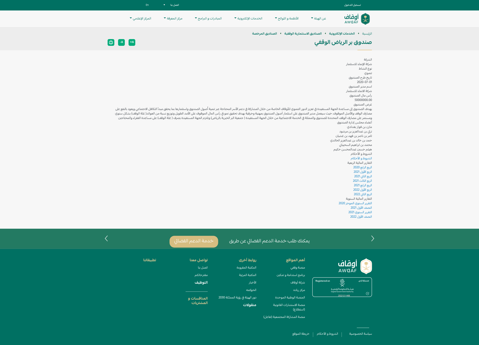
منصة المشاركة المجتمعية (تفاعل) (284, 317)
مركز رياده (299, 290)
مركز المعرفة (174, 18)
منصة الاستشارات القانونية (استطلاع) (289, 307)
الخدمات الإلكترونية (249, 18)
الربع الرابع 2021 (363, 185)
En (147, 5)
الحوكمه (251, 290)
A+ (132, 42)
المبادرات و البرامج (210, 18)
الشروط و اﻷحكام (327, 334)
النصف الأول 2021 (361, 208)
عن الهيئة (320, 18)
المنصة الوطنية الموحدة (290, 297)
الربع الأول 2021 (363, 172)
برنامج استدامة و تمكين (291, 275)
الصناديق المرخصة (264, 33)
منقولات (249, 305)
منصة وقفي (298, 268)
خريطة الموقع (300, 334)
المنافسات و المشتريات (198, 301)
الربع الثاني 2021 (363, 176)
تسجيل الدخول (352, 5)
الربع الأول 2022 (362, 190)
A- (121, 42)
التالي (106, 238)
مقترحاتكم (201, 275)
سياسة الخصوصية (360, 334)
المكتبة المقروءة (246, 268)
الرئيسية (367, 33)
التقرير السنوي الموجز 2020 (355, 203)
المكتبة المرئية (247, 275)
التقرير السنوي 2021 (360, 212)
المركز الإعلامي (142, 18)
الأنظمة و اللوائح (288, 18)
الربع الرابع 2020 (362, 167)
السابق (373, 238)
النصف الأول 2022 (361, 217)
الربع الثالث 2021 (362, 181)
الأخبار (252, 282)
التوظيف (201, 283)
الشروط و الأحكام (361, 158)
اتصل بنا (203, 268)
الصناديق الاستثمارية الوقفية (303, 33)
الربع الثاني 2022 (363, 194)
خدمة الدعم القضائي (193, 241)
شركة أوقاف (298, 282)
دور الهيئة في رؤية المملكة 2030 (237, 297)
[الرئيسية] (357, 19)
